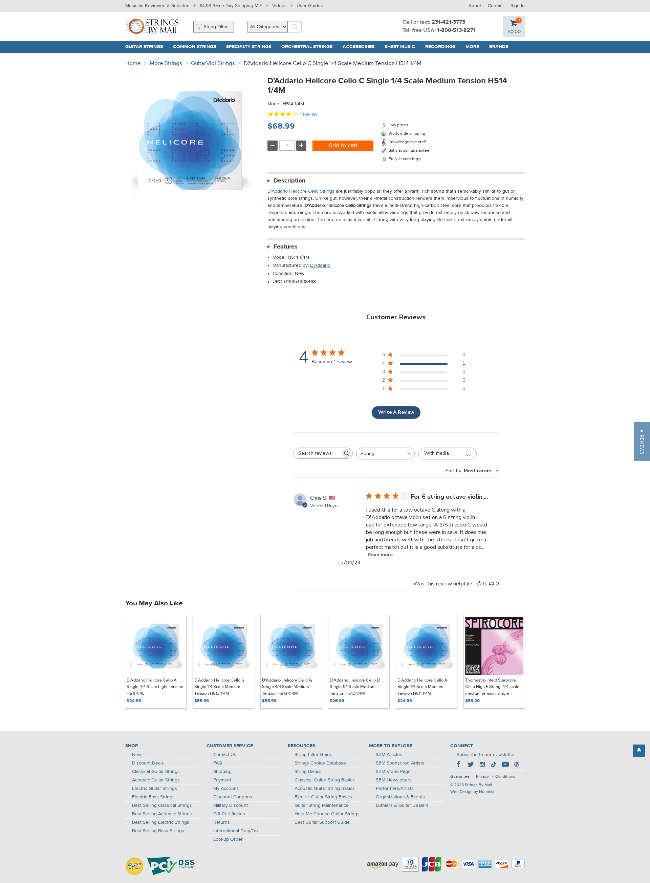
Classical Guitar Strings (156, 771)
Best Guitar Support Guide (322, 822)
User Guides (310, 5)
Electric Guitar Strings (154, 788)
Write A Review (396, 412)
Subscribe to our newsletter (486, 754)
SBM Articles (389, 754)
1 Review (308, 114)
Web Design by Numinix (472, 792)
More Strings (166, 63)
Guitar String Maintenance (322, 805)
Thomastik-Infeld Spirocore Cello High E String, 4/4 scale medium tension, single (492, 687)
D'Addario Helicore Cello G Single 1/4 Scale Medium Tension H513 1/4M (219, 687)
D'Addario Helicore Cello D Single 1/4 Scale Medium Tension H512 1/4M (355, 687)
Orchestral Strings (306, 46)
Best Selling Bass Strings (158, 830)
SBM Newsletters (394, 780)
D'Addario (320, 265)
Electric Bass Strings (153, 797)
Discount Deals (148, 763)
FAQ (217, 763)
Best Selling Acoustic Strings (162, 814)
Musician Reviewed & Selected (157, 5)
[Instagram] (482, 765)
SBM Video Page (393, 771)
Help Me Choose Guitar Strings (327, 814)
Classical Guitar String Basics (325, 780)
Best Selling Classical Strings (162, 805)
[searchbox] (317, 453)
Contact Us (224, 754)
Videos (279, 5)
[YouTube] (505, 765)
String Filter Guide (313, 754)
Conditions (505, 777)
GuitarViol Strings (213, 63)
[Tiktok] (494, 765)
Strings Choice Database (320, 763)
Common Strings (194, 46)
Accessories (358, 46)
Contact (496, 5)
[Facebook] (459, 765)
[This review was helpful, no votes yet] (479, 583)
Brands (498, 46)
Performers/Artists (395, 788)
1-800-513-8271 (456, 30)
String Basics (308, 771)
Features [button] (286, 247)
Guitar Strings (144, 46)
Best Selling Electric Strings (160, 822)
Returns (221, 822)
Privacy (482, 777)
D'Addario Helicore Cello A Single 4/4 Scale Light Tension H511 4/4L (155, 687)
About (475, 5)
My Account (225, 788)
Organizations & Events (400, 797)
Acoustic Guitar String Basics (325, 788)
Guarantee (460, 777)
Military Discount (230, 805)
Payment (222, 780)
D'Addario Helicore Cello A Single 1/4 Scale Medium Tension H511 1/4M (422, 687)
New (137, 754)
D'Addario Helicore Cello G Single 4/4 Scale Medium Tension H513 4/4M (287, 687)
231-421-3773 (448, 22)
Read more (380, 555)
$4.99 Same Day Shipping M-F (230, 5)
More (472, 46)
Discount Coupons (232, 797)
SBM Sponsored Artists (400, 763)
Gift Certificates (229, 814)
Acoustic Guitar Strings (156, 780)
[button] (642, 441)
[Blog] (517, 765)
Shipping (222, 771)
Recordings (440, 46)
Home (133, 63)
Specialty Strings (248, 46)
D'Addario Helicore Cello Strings (300, 191)
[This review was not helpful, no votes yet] (491, 583)
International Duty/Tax (236, 830)
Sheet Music (400, 46)
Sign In (518, 5)
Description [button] (289, 181)
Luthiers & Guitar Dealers (402, 805)
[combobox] (385, 453)
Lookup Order (228, 839)
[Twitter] (470, 765)
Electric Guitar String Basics (323, 797)
